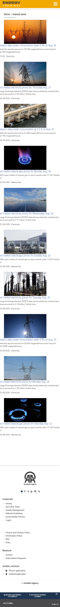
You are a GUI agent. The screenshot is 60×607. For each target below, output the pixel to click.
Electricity (10, 56)
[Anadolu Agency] (30, 478)
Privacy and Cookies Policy (18, 532)
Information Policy (14, 536)
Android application (17, 574)
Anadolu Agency (31, 583)
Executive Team (13, 507)
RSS (7, 539)
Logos (8, 520)
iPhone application (17, 570)
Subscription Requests (16, 558)
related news (19, 14)
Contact (9, 555)
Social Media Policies (15, 517)
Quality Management (15, 510)
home (7, 14)
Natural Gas (16, 182)
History (9, 503)
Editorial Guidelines (14, 513)
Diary (8, 542)
